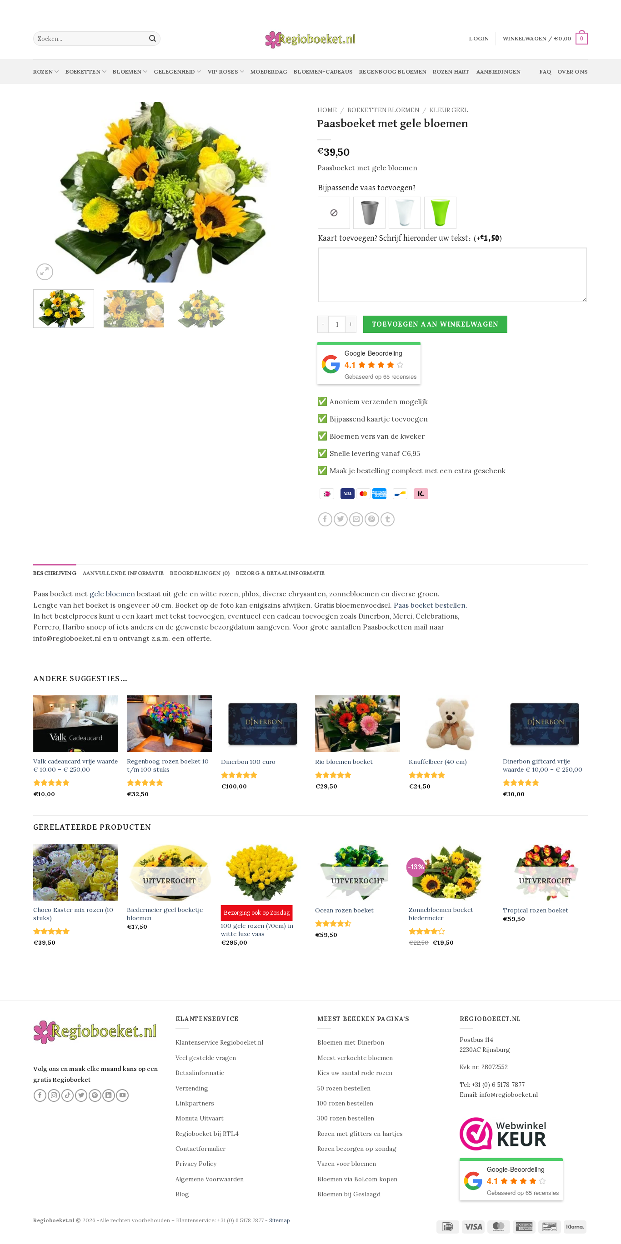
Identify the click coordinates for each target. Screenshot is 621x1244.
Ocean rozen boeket (344, 910)
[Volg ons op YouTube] (122, 1095)
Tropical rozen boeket (535, 910)
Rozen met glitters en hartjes (360, 1134)
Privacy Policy (195, 1164)
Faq (545, 71)
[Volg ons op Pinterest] (95, 1095)
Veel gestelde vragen (205, 1058)
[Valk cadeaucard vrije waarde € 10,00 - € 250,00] (75, 723)
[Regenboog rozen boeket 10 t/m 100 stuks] (169, 723)
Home (327, 110)
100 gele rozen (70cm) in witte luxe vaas (257, 930)
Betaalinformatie (199, 1073)
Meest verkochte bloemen (355, 1058)
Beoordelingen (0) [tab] (200, 573)
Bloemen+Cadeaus (323, 71)
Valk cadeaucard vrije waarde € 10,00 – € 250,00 (75, 765)
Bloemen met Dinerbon (350, 1042)
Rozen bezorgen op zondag (356, 1149)
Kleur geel (449, 110)
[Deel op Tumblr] (388, 519)
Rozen (43, 71)
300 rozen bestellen (345, 1118)
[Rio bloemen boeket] (357, 723)
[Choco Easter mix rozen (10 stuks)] (75, 872)
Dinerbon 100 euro (248, 762)
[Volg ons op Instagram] (54, 1095)
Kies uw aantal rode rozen (354, 1073)
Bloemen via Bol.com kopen (357, 1179)
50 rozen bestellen (344, 1088)
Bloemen (127, 71)
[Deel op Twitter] (341, 519)
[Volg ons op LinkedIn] (108, 1095)
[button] (479, 38)
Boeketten (82, 71)
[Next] (287, 192)
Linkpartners (194, 1103)
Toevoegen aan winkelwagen (435, 324)
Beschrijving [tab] (54, 573)
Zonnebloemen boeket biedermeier (441, 914)
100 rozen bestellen (345, 1103)
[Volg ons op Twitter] (81, 1095)
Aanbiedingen (498, 71)
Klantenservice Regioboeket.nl (219, 1042)
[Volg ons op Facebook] (40, 1095)
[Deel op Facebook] (325, 519)
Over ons (572, 71)
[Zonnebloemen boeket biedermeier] (451, 872)
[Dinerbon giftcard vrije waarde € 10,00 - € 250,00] (545, 723)
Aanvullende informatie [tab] (123, 573)
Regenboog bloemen (392, 71)
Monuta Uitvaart (199, 1118)
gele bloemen (112, 594)
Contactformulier (200, 1149)
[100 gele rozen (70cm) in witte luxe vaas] (263, 872)
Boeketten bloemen (383, 110)
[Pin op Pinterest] (372, 519)
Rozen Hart (451, 71)
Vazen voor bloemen (346, 1164)
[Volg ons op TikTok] (67, 1095)
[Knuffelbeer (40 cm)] (451, 723)
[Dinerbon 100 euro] (263, 723)
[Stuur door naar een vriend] (356, 519)
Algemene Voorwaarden (209, 1179)
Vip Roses (223, 71)
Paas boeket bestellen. (430, 605)
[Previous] (50, 192)
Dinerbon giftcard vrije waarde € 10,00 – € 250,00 (542, 765)
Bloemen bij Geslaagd (349, 1194)
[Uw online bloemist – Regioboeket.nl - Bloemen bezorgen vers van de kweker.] (310, 39)
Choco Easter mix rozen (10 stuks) (73, 914)
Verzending (191, 1088)
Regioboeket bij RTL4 (207, 1134)
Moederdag (268, 71)
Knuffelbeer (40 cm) (438, 762)
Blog (182, 1194)
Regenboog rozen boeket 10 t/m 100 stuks (168, 765)
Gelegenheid (174, 71)
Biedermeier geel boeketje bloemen (165, 914)
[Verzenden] (152, 38)
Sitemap (279, 1220)
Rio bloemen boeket (344, 762)
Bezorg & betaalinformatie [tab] (280, 573)
